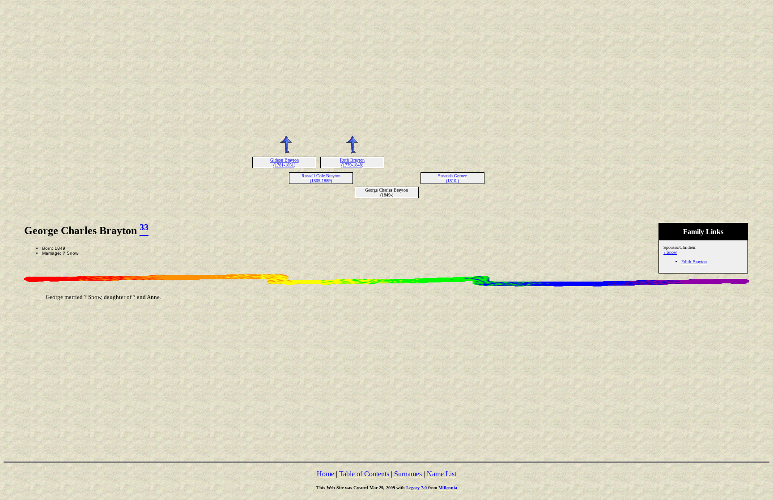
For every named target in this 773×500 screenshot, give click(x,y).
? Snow (670, 252)
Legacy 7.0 (416, 487)
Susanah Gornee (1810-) (452, 178)
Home (325, 474)
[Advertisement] (386, 66)
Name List (441, 474)
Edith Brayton (694, 261)
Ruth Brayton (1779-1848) (352, 162)
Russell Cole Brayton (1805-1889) (321, 178)
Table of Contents (364, 474)
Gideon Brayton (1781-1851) (284, 162)
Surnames (408, 474)
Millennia (447, 487)
